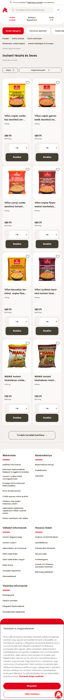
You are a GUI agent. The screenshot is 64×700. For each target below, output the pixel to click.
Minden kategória (13, 31)
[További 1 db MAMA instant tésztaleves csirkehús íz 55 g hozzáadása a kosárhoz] (26, 408)
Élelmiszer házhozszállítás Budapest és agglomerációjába (15, 470)
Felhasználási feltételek (45, 548)
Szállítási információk (11, 465)
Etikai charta (7, 565)
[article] (16, 121)
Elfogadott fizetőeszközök (13, 606)
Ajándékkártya (41, 543)
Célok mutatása (32, 694)
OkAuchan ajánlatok (38, 31)
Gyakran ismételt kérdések (46, 537)
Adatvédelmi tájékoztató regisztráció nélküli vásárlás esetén (14, 510)
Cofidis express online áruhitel (15, 496)
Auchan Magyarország (12, 537)
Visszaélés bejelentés (11, 571)
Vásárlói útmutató (10, 601)
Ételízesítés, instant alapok (13, 43)
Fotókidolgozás (41, 559)
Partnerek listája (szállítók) (31, 676)
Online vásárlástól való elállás (15, 518)
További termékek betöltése (31, 435)
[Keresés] (13, 9)
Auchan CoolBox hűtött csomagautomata (12, 477)
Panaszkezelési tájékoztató (13, 612)
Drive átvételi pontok (11, 491)
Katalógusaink (8, 595)
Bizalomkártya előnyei (44, 465)
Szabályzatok (41, 470)
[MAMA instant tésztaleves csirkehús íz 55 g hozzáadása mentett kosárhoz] (28, 343)
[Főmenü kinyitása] (58, 10)
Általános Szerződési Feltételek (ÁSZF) (11, 502)
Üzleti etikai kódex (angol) (13, 559)
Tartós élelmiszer (34, 38)
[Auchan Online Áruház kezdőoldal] (4, 9)
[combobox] (31, 10)
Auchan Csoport (9, 543)
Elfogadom (32, 686)
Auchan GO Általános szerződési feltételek (44, 565)
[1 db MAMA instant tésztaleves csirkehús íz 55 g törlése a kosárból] (7, 408)
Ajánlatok (39, 476)
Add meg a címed (34, 2)
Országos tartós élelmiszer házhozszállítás (13, 484)
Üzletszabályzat (9, 576)
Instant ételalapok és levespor (41, 43)
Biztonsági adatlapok (44, 572)
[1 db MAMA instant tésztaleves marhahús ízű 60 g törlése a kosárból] (37, 408)
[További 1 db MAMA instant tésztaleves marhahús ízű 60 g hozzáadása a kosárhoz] (56, 408)
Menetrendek (41, 554)
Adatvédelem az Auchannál (14, 548)
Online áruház (18, 38)
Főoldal (5, 38)
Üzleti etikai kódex (10, 554)
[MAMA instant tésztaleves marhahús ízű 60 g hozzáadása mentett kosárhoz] (58, 343)
